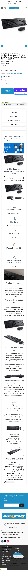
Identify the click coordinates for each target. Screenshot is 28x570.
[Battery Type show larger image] (14, 230)
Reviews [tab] (14, 124)
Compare (3, 78)
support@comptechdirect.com (12, 537)
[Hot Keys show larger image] (14, 218)
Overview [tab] (14, 112)
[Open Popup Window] (9, 481)
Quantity (3, 80)
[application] (14, 274)
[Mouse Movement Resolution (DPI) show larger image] (14, 256)
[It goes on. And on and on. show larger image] (14, 340)
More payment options (21, 94)
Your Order (18, 1)
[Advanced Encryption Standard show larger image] (14, 404)
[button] (23, 198)
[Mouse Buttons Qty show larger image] (14, 244)
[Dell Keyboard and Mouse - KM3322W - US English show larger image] (14, 161)
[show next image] (22, 189)
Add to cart (7, 91)
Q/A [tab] (14, 128)
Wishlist (10, 1)
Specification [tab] (14, 116)
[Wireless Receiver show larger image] (14, 207)
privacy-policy (6, 568)
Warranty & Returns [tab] (14, 120)
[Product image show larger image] (14, 326)
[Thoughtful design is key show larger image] (14, 376)
